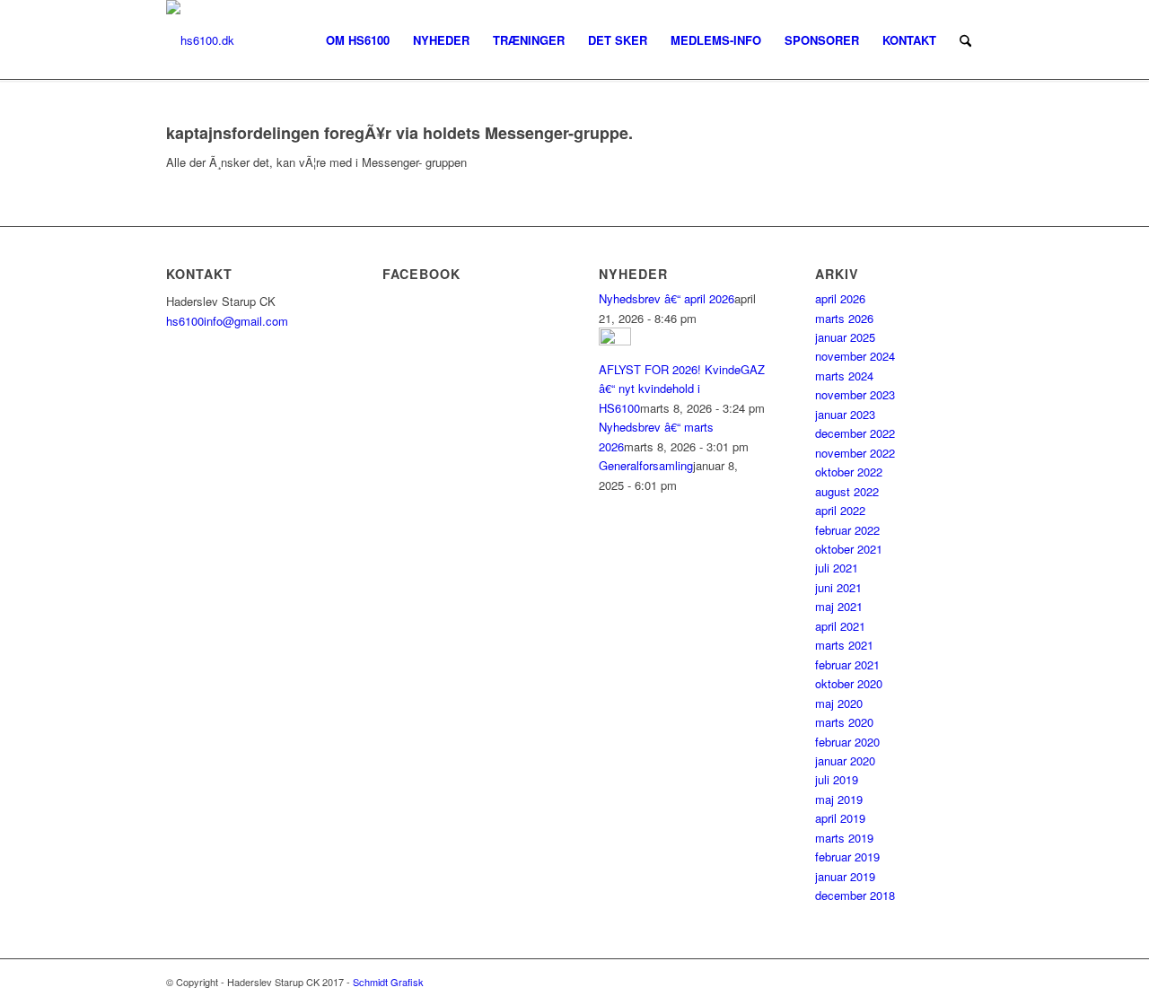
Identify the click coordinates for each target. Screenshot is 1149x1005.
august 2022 (847, 491)
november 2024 (855, 355)
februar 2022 (847, 529)
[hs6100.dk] (200, 40)
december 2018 (855, 895)
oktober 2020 (848, 683)
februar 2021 (847, 664)
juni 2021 (838, 587)
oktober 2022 (848, 471)
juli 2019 (836, 779)
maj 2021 (839, 606)
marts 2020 (844, 721)
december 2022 (855, 432)
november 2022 (855, 452)
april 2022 (840, 510)
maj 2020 (839, 703)
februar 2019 (847, 856)
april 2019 (840, 817)
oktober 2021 (848, 548)
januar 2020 (845, 760)
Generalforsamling (646, 465)
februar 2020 (847, 741)
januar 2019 (845, 876)
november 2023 (855, 394)
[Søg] (965, 40)
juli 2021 (836, 567)
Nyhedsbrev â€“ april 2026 (666, 298)
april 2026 (840, 298)
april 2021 (840, 625)
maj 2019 (839, 799)
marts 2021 (844, 644)
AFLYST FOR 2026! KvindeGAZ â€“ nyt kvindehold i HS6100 (682, 388)
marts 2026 (844, 318)
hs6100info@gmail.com (227, 320)
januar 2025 (845, 336)
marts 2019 (844, 837)
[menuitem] (357, 40)
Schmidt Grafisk (388, 981)
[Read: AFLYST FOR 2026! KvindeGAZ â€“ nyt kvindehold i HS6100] (615, 340)
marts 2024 (844, 375)
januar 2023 (845, 414)
